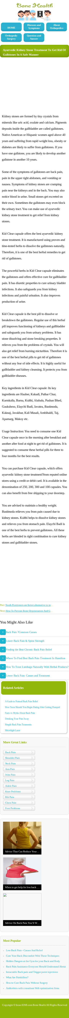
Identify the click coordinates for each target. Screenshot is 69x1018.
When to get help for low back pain (23, 887)
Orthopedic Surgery (11, 37)
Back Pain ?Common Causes (21, 632)
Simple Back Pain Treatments (18, 724)
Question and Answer (34, 37)
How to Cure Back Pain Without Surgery (27, 982)
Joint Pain (10, 774)
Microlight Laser (12, 730)
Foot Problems (12, 808)
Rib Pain (9, 797)
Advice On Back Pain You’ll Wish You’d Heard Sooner (23, 922)
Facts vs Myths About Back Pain (20, 713)
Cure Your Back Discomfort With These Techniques (32, 955)
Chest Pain (10, 802)
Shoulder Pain (12, 757)
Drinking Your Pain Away (17, 718)
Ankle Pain (11, 785)
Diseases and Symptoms (34, 27)
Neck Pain (10, 763)
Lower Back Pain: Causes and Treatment (28, 675)
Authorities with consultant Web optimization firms (32, 988)
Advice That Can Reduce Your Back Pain (23, 851)
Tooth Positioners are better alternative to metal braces (33, 605)
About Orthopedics (56, 27)
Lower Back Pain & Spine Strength (25, 640)
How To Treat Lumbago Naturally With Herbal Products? (37, 667)
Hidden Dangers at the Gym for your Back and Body (33, 961)
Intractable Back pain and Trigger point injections (32, 972)
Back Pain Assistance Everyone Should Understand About (36, 966)
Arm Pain (10, 769)
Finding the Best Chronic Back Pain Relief (29, 649)
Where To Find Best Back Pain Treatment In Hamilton (35, 658)
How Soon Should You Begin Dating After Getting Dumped (32, 707)
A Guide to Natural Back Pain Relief (21, 701)
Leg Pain (9, 780)
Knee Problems (13, 791)
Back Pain (10, 752)
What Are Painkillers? (17, 977)
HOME (11, 27)
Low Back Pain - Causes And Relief (24, 950)
